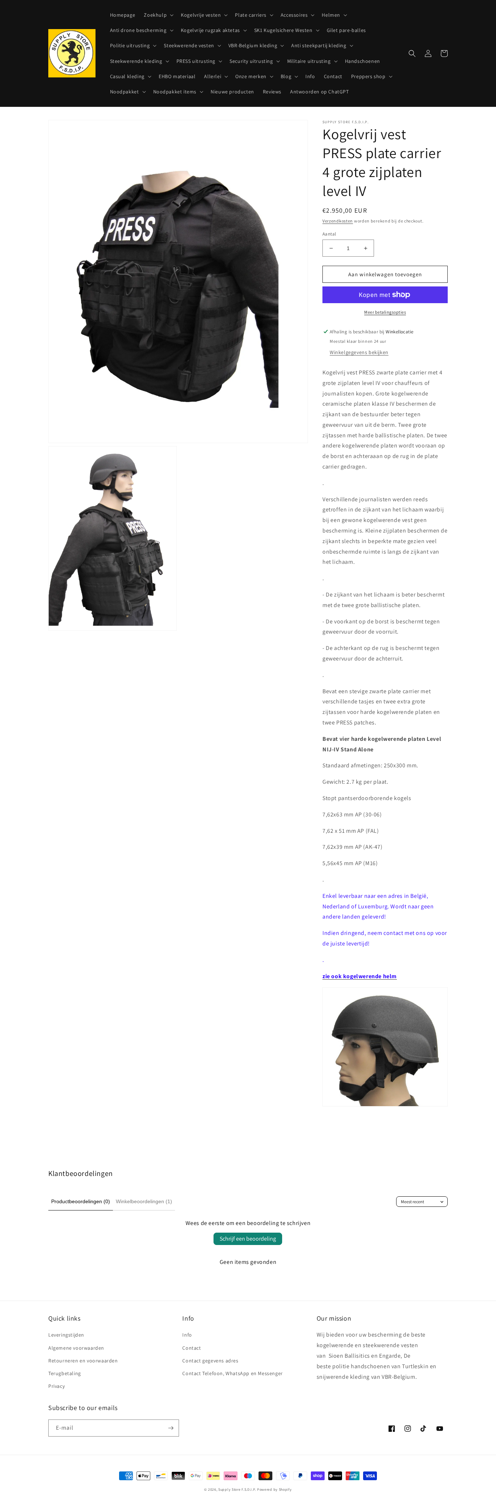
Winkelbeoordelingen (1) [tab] (144, 1201)
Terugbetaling (64, 1373)
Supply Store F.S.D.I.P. (237, 1489)
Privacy (56, 1386)
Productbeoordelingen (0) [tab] (80, 1201)
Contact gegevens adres (210, 1360)
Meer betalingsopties (385, 312)
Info (187, 1335)
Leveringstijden (66, 1335)
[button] (157, 15)
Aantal (329, 234)
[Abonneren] (171, 1428)
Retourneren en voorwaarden (83, 1360)
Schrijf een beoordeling (248, 1238)
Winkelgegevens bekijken (359, 352)
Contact (191, 1348)
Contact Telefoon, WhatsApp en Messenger (232, 1373)
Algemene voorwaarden (76, 1348)
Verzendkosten (337, 221)
